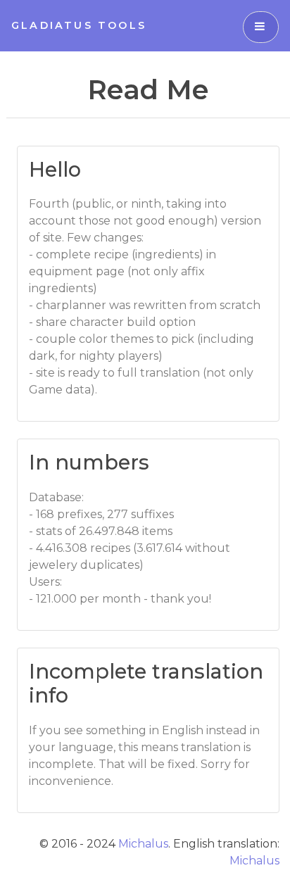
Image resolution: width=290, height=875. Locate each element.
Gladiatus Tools (78, 25)
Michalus (143, 843)
